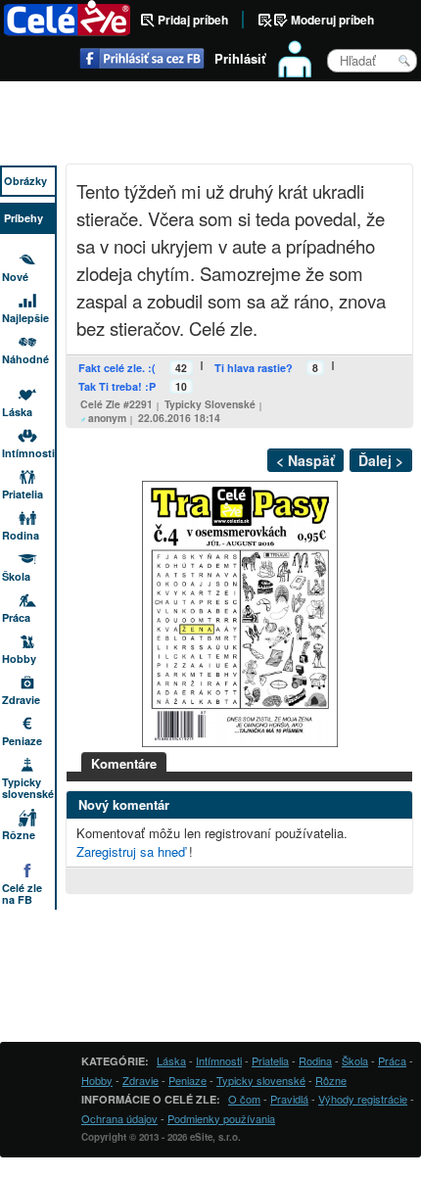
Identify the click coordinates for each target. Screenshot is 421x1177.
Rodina (20, 535)
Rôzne (18, 834)
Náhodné (25, 359)
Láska (17, 411)
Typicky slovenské (210, 404)
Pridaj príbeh (193, 19)
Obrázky (25, 180)
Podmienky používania (221, 1118)
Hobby (19, 658)
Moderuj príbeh (332, 19)
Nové (15, 276)
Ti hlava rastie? (253, 367)
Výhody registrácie (362, 1098)
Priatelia (22, 494)
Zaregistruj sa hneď (130, 851)
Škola (16, 576)
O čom (244, 1098)
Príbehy (23, 218)
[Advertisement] (210, 125)
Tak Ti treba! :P (117, 386)
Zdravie (21, 699)
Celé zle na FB (22, 893)
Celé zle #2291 (116, 404)
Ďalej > (380, 460)
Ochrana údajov (119, 1118)
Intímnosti (28, 453)
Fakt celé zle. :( (117, 367)
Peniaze (22, 740)
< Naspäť (305, 460)
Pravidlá (289, 1098)
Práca (16, 617)
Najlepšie (25, 317)
